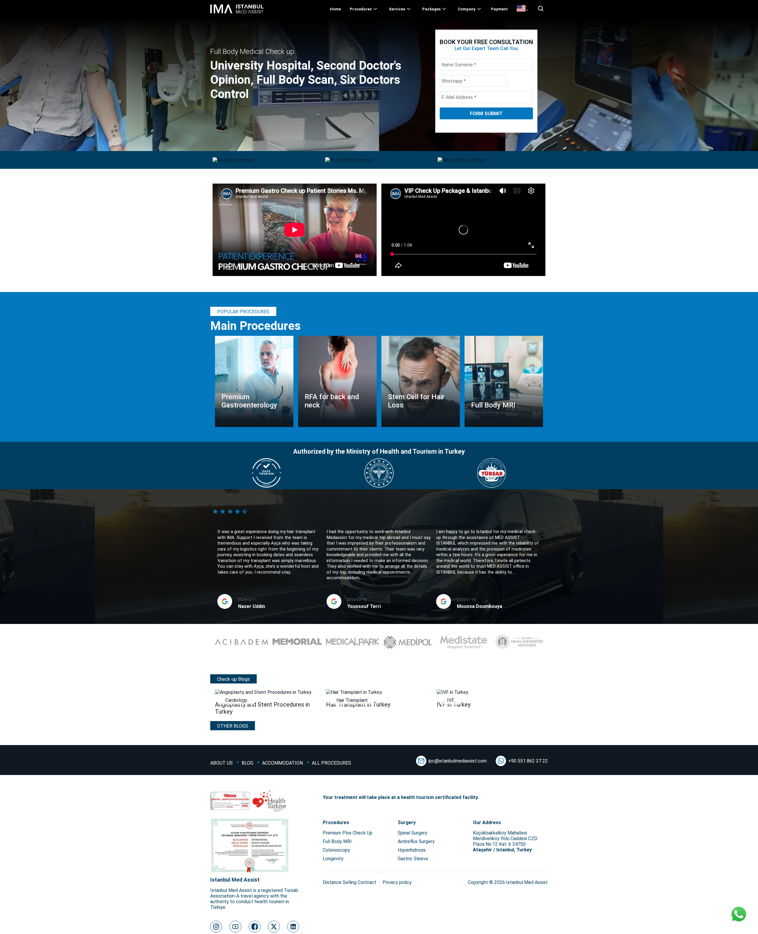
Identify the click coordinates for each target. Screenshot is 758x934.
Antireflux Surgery (416, 841)
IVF (450, 700)
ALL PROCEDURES (331, 763)
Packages (431, 9)
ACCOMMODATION (282, 763)
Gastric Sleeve (413, 858)
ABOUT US (221, 763)
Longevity (333, 858)
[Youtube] (235, 927)
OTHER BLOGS (232, 726)
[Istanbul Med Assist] (237, 13)
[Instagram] (216, 927)
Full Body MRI (337, 841)
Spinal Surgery (412, 833)
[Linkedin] (293, 927)
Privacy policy (397, 882)
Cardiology (236, 700)
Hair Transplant (352, 700)
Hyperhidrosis (412, 850)
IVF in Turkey (453, 704)
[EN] (522, 9)
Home (335, 9)
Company (467, 9)
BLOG (247, 763)
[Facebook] (255, 927)
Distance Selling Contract (349, 882)
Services (397, 9)
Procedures (361, 9)
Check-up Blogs (233, 679)
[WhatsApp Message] (739, 914)
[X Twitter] (274, 927)
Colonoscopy (336, 850)
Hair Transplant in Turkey (358, 704)
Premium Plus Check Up (347, 833)
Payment (499, 9)
